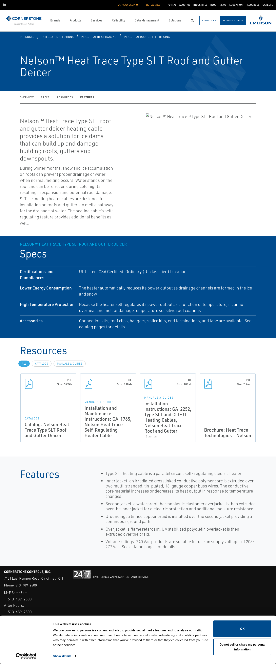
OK (242, 628)
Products (27, 36)
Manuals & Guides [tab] (69, 363)
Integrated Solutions (58, 36)
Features (87, 97)
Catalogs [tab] (41, 363)
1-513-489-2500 (18, 599)
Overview (27, 97)
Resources (65, 97)
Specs (45, 97)
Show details (62, 656)
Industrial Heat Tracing (98, 36)
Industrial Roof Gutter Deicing (147, 36)
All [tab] (24, 363)
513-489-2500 (26, 585)
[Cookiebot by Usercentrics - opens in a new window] (26, 656)
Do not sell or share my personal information (242, 647)
